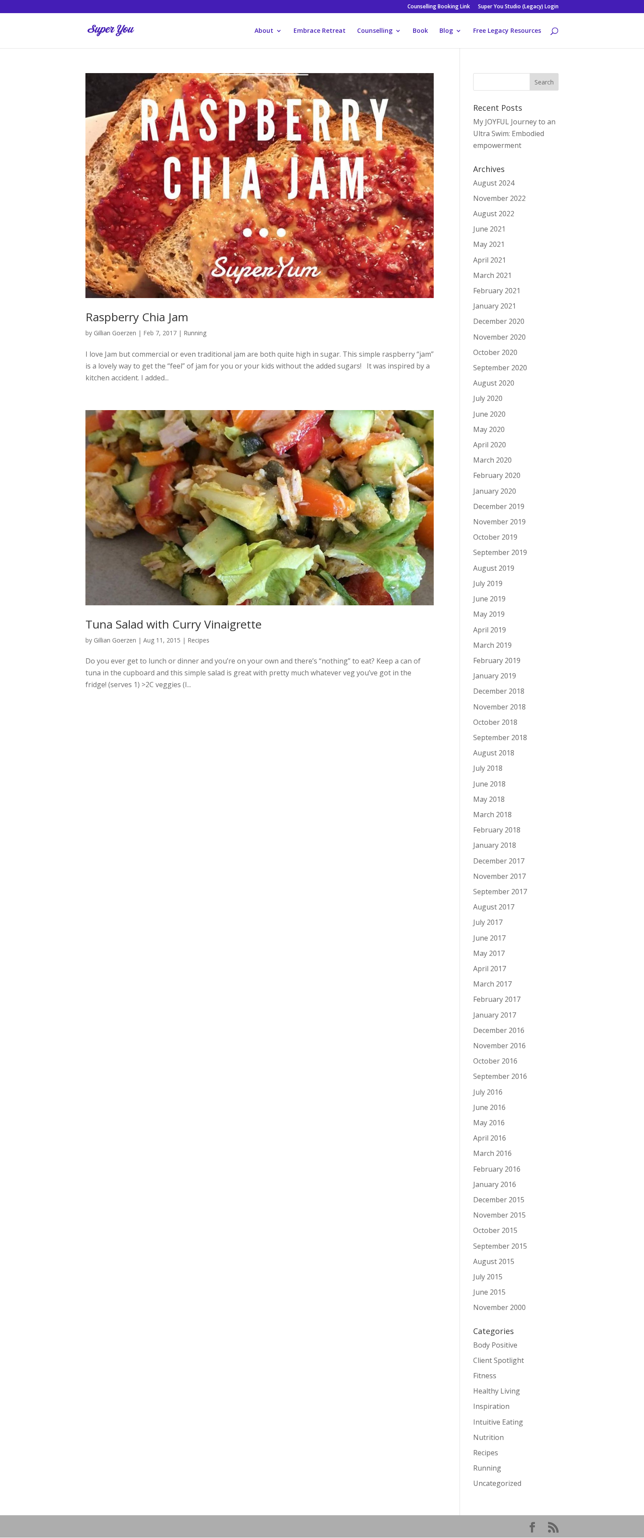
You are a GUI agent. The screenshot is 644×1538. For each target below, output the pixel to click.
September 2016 (500, 1076)
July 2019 (487, 583)
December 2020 (498, 321)
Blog (446, 31)
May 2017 (489, 953)
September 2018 (500, 737)
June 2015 (489, 1292)
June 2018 (489, 784)
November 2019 (499, 522)
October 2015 (495, 1230)
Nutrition (488, 1437)
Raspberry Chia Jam (136, 317)
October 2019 (495, 537)
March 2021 (492, 275)
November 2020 (499, 337)
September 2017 (500, 891)
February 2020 (496, 475)
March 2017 (492, 984)
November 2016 (499, 1045)
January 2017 (494, 1015)
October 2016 (495, 1061)
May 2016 (489, 1122)
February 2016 (496, 1169)
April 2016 (489, 1138)
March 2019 (492, 645)
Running (195, 333)
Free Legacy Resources (507, 31)
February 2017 (496, 999)
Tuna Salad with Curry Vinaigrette (173, 624)
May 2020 (489, 429)
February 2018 (496, 830)
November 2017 (499, 876)
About (264, 31)
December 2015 (498, 1199)
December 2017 (498, 861)
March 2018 (492, 814)
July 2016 (487, 1092)
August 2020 (493, 383)
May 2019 (489, 614)
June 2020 (489, 414)
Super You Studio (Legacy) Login (518, 7)
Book (420, 31)
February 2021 (496, 290)
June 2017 (489, 938)
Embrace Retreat (320, 31)
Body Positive (495, 1345)
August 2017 (493, 907)
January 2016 (494, 1184)
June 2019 (489, 599)
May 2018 (489, 799)
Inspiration (491, 1406)
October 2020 (495, 352)
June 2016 (489, 1107)
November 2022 (499, 198)
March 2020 (492, 460)
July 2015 (487, 1277)
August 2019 (493, 568)
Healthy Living (496, 1391)
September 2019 (500, 552)
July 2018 (487, 768)
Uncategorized (497, 1483)
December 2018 (498, 691)
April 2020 (489, 444)
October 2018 (495, 722)
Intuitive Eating (498, 1422)
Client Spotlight (498, 1360)
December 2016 (498, 1030)
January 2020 (494, 491)
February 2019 (496, 660)
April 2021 (489, 260)
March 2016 (492, 1153)
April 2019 (489, 630)
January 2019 (494, 676)
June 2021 (489, 229)
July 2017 (487, 922)
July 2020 (487, 398)
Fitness (484, 1375)
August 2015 (493, 1261)
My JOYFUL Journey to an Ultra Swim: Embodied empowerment (514, 133)
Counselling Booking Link (438, 7)
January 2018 (494, 845)
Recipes (198, 640)
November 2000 (499, 1307)
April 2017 (489, 968)
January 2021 (494, 306)
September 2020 (500, 367)
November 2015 (499, 1215)
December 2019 (498, 506)
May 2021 (489, 244)
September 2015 (500, 1246)
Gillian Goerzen (115, 333)
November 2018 (499, 707)
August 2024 (493, 183)
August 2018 (493, 753)
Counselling (375, 31)
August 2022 (493, 213)
